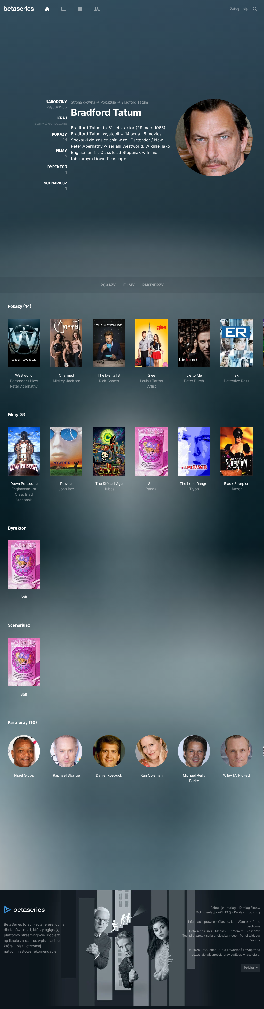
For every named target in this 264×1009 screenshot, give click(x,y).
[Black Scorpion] (236, 451)
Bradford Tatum (134, 102)
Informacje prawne (201, 922)
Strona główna (83, 102)
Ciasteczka (226, 922)
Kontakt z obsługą (247, 912)
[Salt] (151, 451)
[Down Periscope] (24, 451)
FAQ (228, 912)
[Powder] (66, 451)
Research (253, 931)
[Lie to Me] (194, 343)
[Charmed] (66, 343)
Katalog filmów (249, 908)
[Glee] (151, 343)
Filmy (129, 285)
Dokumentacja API (209, 912)
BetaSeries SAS (200, 931)
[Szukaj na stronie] (255, 9)
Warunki (243, 922)
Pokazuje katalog (223, 908)
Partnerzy (153, 285)
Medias (220, 931)
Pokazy (108, 285)
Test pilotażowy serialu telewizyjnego (209, 935)
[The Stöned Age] (109, 451)
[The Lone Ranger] (194, 451)
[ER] (236, 343)
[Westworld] (24, 343)
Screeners (236, 931)
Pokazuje (108, 102)
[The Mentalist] (109, 343)
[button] (24, 759)
